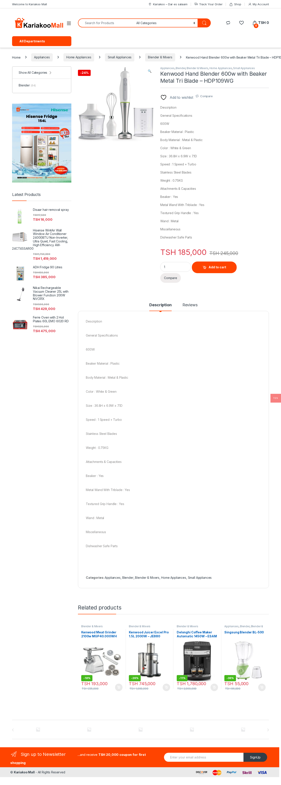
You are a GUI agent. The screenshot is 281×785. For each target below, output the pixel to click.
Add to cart (217, 267)
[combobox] (106, 22)
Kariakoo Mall (24, 772)
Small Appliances (120, 57)
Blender (180, 68)
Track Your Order (211, 4)
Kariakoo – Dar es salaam (170, 4)
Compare (206, 96)
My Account (261, 4)
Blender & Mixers (160, 57)
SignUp (255, 757)
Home (16, 57)
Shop (237, 4)
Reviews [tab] (190, 305)
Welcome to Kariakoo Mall (29, 4)
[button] (149, 71)
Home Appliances (78, 57)
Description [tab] (160, 305)
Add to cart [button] (118, 687)
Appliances (42, 57)
